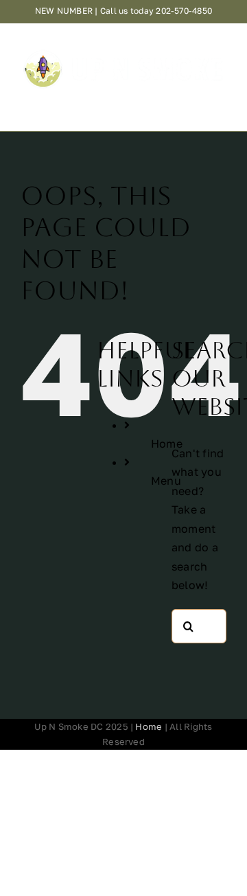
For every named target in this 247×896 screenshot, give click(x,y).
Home (148, 726)
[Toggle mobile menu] (219, 99)
